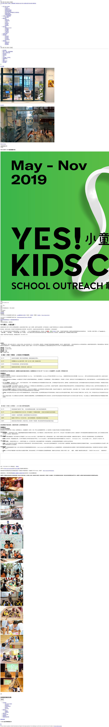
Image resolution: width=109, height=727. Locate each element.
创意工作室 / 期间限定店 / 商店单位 (12, 12)
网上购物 (7, 17)
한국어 (8, 2)
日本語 (11, 2)
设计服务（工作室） (7, 57)
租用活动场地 (7, 13)
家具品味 (4, 53)
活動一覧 (7, 19)
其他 (4, 59)
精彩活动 (18, 3)
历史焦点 (7, 37)
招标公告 (4, 713)
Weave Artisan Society (45, 315)
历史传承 (30, 3)
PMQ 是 (6, 7)
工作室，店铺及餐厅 (12, 3)
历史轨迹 (7, 36)
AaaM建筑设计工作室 (21, 315)
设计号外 (22, 3)
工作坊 (6, 21)
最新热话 (7, 43)
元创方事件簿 (7, 706)
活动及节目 (7, 20)
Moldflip (39, 315)
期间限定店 (5, 58)
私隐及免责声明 (6, 716)
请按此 (17, 466)
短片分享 (7, 708)
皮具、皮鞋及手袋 (6, 52)
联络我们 (4, 715)
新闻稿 (6, 710)
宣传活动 (7, 23)
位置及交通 (26, 3)
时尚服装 (4, 50)
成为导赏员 (7, 39)
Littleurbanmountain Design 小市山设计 (24, 317)
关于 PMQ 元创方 (3, 3)
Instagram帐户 (17, 468)
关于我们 (4, 702)
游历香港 (7, 44)
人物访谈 (7, 31)
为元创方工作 (5, 714)
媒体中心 (4, 709)
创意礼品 (4, 55)
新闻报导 (7, 712)
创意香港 (2, 312)
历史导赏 (7, 38)
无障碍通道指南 (8, 14)
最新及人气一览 (8, 27)
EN (1, 2)
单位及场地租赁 (8, 11)
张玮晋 (31, 315)
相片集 (6, 707)
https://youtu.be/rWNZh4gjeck (48, 470)
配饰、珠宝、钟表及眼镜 (8, 51)
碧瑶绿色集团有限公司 (5, 319)
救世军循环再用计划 (14, 319)
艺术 (4, 56)
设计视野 (7, 30)
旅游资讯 (7, 25)
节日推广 (7, 24)
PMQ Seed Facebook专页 (9, 468)
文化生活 (7, 32)
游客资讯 (34, 3)
